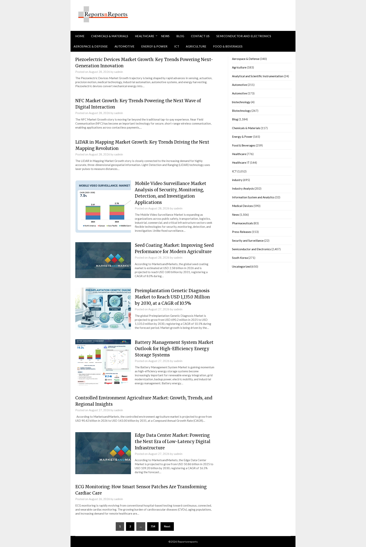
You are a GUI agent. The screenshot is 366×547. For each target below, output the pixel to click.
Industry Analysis (243, 188)
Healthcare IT (241, 162)
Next (167, 526)
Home (79, 36)
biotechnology (241, 102)
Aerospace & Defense (91, 46)
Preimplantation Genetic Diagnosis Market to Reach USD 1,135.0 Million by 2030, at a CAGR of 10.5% (172, 297)
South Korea (240, 257)
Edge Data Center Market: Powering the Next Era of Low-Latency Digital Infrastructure (172, 441)
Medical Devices (242, 206)
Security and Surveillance (248, 240)
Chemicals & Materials (109, 36)
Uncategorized (241, 266)
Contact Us (200, 36)
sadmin (118, 71)
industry (237, 180)
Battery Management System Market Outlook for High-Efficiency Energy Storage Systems (174, 349)
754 (153, 526)
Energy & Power (154, 46)
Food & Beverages (228, 46)
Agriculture (196, 46)
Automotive (125, 46)
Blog (180, 36)
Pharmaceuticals (242, 223)
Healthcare (144, 36)
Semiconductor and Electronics (243, 36)
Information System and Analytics (253, 197)
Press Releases (241, 231)
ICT (176, 46)
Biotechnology (241, 110)
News (165, 36)
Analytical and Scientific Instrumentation (257, 76)
